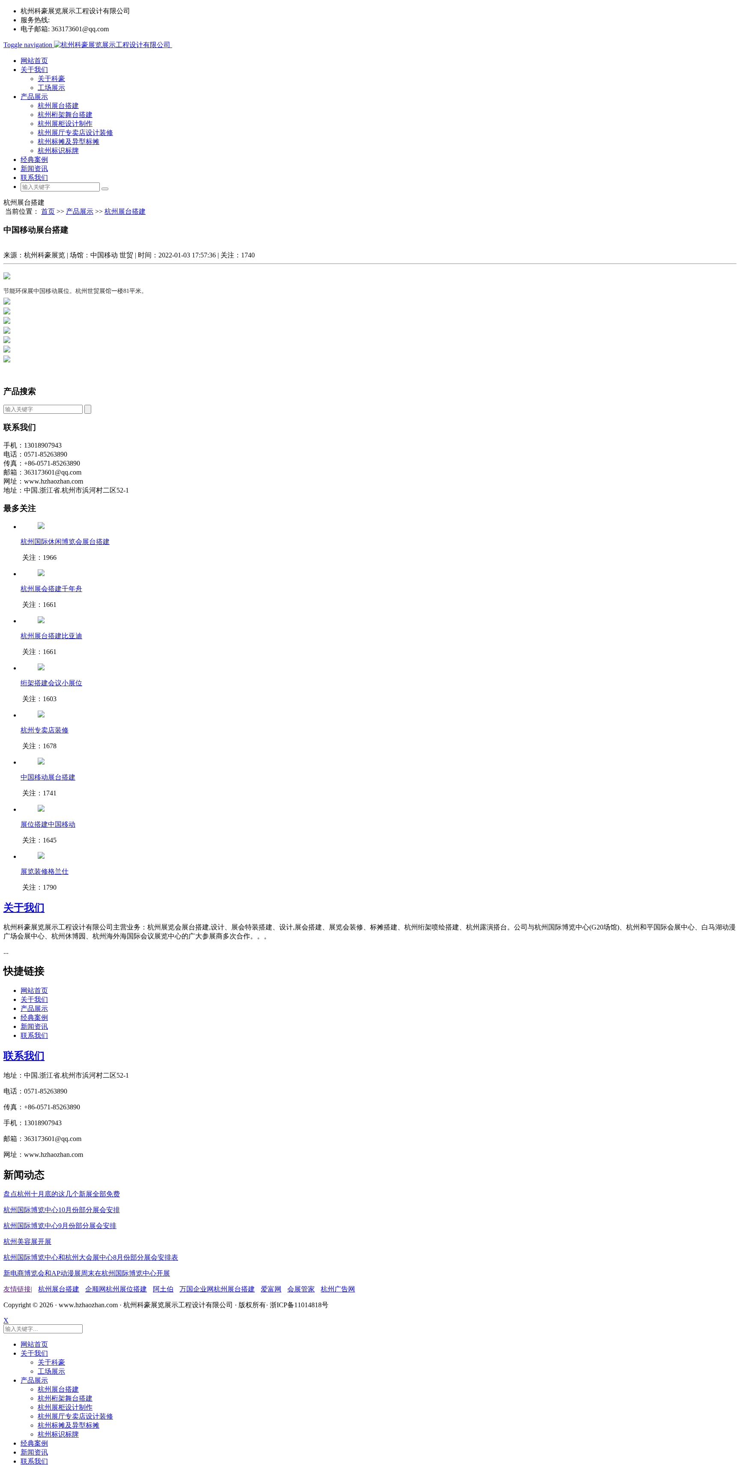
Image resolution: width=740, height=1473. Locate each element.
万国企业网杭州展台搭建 (217, 1289)
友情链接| (17, 1289)
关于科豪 (51, 78)
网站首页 (34, 60)
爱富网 (271, 1289)
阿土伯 (163, 1289)
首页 (48, 211)
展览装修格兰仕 (45, 871)
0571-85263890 (73, 20)
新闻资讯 (34, 168)
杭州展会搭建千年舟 (51, 588)
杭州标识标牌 (58, 150)
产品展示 (34, 96)
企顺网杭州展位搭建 (116, 1289)
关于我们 (34, 69)
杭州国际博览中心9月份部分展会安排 (59, 1225)
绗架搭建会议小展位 (51, 683)
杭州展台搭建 (58, 105)
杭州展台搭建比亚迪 (51, 635)
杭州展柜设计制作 (65, 123)
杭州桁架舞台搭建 (65, 114)
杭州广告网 (338, 1289)
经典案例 (34, 159)
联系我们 (34, 177)
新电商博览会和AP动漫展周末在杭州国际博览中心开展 (86, 1273)
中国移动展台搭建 (48, 777)
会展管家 (301, 1289)
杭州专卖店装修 (45, 730)
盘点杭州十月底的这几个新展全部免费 (61, 1194)
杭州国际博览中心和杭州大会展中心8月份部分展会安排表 (90, 1257)
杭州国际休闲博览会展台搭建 (65, 541)
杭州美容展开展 (27, 1241)
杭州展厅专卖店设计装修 (75, 132)
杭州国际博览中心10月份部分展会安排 (61, 1209)
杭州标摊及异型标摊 (68, 141)
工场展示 (51, 87)
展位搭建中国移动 (48, 824)
